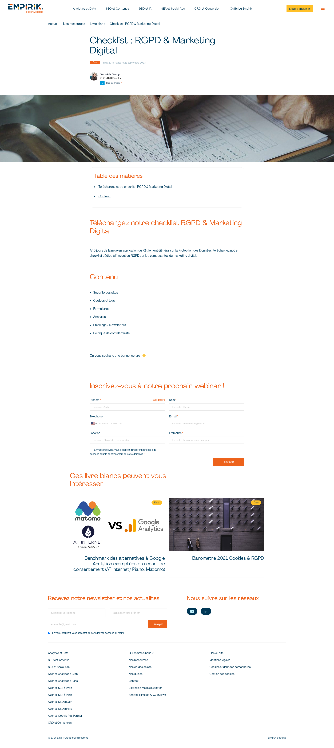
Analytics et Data (84, 8)
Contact (133, 681)
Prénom (95, 400)
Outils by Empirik (241, 8)
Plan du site (216, 653)
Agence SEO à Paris (60, 708)
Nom (172, 400)
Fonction (95, 433)
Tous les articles (114, 83)
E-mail (173, 416)
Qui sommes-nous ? (141, 653)
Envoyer (229, 461)
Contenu (104, 196)
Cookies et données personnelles (230, 667)
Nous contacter (299, 9)
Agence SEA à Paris (60, 694)
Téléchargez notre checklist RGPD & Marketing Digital (135, 187)
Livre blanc (97, 24)
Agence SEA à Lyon (60, 688)
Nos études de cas (140, 667)
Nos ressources (74, 24)
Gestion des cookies (221, 674)
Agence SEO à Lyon (60, 701)
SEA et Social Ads (173, 8)
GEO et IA (145, 8)
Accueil (53, 24)
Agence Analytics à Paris (63, 681)
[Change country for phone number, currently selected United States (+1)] (94, 423)
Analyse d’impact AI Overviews (147, 694)
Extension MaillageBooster (145, 688)
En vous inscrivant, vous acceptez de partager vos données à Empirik (88, 633)
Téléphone (96, 416)
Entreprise (176, 433)
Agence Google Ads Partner (65, 715)
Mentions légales (219, 660)
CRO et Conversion (207, 8)
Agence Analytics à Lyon (63, 674)
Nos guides (136, 674)
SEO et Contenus (117, 8)
